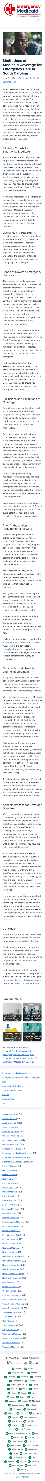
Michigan (32, 1405)
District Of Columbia (17, 1385)
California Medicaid (10, 1131)
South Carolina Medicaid (17, 1047)
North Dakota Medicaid (12, 1278)
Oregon (29, 1437)
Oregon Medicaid (10, 1291)
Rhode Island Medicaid (12, 1299)
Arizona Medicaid (10, 1123)
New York (14, 1425)
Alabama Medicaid (10, 1114)
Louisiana (11, 1401)
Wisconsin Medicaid (11, 1342)
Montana (22, 1413)
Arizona (32, 1373)
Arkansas (9, 1377)
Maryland (34, 1401)
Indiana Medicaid (9, 1192)
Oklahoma (17, 1437)
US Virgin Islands (18, 1457)
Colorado (35, 1377)
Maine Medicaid (9, 1213)
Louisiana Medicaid (10, 1209)
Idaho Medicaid (9, 1183)
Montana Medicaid (10, 1243)
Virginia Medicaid (10, 1329)
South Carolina (10, 164)
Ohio (35, 1433)
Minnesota (15, 1409)
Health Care (7, 1179)
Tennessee (31, 1449)
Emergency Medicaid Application (16, 1073)
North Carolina (29, 1425)
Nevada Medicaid (10, 1252)
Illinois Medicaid (9, 1187)
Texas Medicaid (9, 1317)
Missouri (9, 1413)
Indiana (33, 1393)
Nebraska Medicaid (10, 1248)
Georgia (12, 1389)
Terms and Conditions (12, 1090)
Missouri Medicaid (10, 1239)
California (23, 1377)
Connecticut (16, 1381)
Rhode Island (14, 1445)
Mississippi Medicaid (11, 1235)
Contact (5, 1094)
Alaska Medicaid (9, 1118)
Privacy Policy (8, 1099)
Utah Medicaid (8, 1321)
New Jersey (15, 1421)
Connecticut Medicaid (12, 1140)
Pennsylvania (15, 1441)
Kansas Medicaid (9, 1200)
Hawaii (34, 1389)
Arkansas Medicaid (10, 1127)
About (5, 1103)
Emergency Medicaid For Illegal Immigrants (21, 1077)
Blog (4, 1082)
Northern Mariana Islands (18, 1433)
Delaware (30, 1381)
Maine (23, 1401)
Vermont (9, 1461)
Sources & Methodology (13, 1086)
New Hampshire (29, 1417)
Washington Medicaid (11, 1334)
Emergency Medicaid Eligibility (15, 1162)
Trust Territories (28, 1453)
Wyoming (22, 1469)
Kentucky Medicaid (10, 1205)
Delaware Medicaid (10, 1144)
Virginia (21, 1461)
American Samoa (17, 1373)
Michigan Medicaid (10, 1226)
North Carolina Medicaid (13, 1273)
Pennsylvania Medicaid (12, 1295)
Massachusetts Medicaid (13, 1222)
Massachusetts (16, 1405)
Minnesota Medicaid (11, 1230)
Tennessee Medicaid (11, 1312)
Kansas (20, 1397)
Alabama (17, 1369)
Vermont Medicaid (10, 1325)
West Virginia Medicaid (12, 1338)
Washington (34, 1461)
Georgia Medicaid (10, 1170)
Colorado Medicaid (10, 1136)
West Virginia (16, 1465)
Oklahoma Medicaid (11, 1286)
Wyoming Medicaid (10, 1347)
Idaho (12, 1393)
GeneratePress (22, 1477)
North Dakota (23, 1429)
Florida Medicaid (9, 1166)
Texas (14, 1453)
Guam (23, 1389)
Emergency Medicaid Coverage (16, 1157)
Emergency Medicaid (11, 1149)
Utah (32, 1457)
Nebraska (35, 1413)
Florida (34, 1385)
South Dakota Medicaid (12, 1308)
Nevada (13, 1417)
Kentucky (33, 1397)
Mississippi (30, 1409)
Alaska (29, 1369)
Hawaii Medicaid (9, 1174)
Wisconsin (30, 1465)
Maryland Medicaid (10, 1218)
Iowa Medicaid (8, 1196)
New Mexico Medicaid (12, 1265)
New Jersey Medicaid (11, 1261)
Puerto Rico (31, 1441)
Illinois (22, 1393)
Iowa (10, 1397)
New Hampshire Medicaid (13, 1256)
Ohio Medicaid (8, 1282)
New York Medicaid (10, 1269)
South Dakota (16, 1449)
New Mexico (30, 1421)
